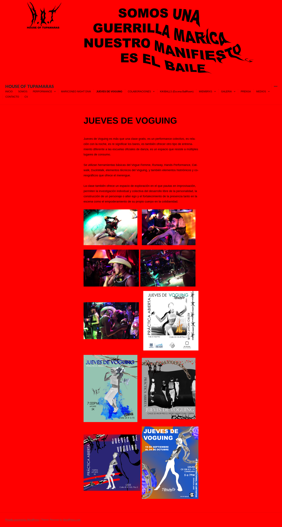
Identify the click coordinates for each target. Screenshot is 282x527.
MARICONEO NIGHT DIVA (76, 91)
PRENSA (246, 91)
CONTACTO (12, 96)
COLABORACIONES (139, 91)
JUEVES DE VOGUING (109, 91)
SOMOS (22, 91)
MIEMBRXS (205, 91)
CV (26, 96)
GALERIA (226, 91)
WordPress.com (71, 519)
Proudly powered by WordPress (22, 519)
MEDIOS (261, 91)
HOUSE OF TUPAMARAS (29, 86)
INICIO (9, 91)
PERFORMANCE (42, 91)
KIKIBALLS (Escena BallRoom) (177, 91)
